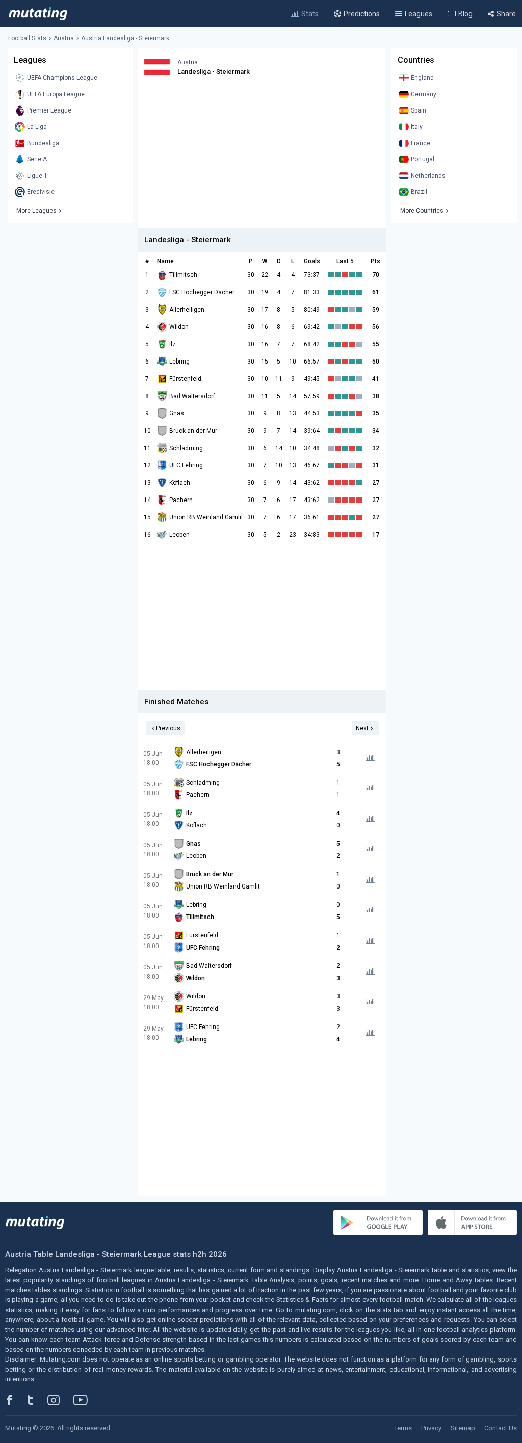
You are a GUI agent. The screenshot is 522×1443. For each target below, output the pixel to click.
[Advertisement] (262, 157)
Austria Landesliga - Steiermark (125, 38)
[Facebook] (15, 1400)
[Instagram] (61, 1400)
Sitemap (463, 1428)
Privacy (431, 1428)
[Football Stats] (38, 13)
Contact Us (500, 1428)
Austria (64, 38)
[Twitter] (36, 1400)
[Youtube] (84, 1400)
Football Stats (27, 38)
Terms (403, 1428)
